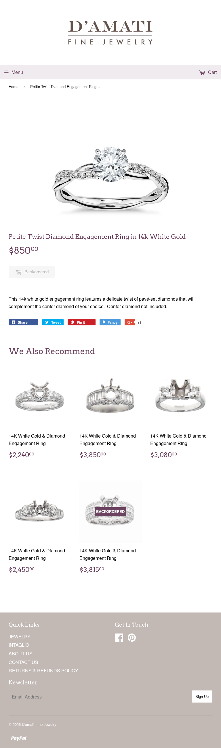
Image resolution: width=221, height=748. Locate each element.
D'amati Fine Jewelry (39, 724)
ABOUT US (21, 653)
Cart (212, 72)
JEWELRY (20, 636)
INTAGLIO (19, 645)
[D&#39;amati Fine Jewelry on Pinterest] (131, 639)
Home (13, 86)
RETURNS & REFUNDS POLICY (43, 670)
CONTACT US (23, 662)
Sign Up (202, 696)
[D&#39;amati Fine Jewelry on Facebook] (119, 639)
